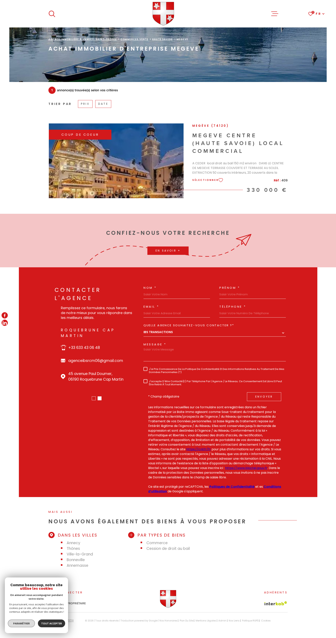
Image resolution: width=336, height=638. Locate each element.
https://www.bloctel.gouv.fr (246, 468)
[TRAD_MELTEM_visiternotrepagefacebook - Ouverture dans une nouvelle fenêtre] (5, 315)
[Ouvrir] (51, 13)
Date (103, 104)
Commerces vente (134, 39)
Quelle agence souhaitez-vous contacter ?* (189, 325)
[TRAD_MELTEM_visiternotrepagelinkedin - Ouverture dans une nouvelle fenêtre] (5, 323)
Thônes (73, 548)
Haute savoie (162, 39)
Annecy (73, 543)
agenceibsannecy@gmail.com (96, 355)
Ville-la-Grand (80, 554)
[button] (94, 398)
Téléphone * (232, 306)
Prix (85, 104)
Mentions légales (206, 620)
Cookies (266, 621)
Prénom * (229, 287)
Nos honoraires (168, 620)
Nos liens (234, 620)
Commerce (157, 543)
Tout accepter (51, 623)
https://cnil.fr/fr (198, 449)
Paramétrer (21, 623)
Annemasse (77, 565)
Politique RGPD (250, 620)
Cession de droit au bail (168, 548)
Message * (155, 344)
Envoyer (264, 397)
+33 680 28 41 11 (82, 342)
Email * (151, 306)
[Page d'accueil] (163, 14)
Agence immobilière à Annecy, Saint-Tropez (82, 39)
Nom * (150, 287)
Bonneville (76, 559)
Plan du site (186, 620)
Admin (222, 620)
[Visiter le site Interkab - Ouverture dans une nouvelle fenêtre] (275, 603)
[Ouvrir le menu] (274, 13)
